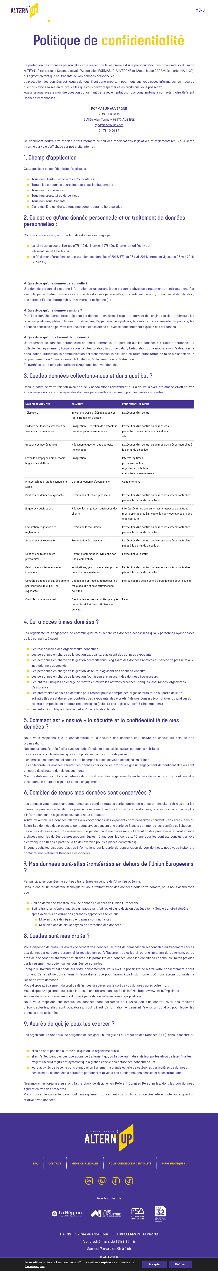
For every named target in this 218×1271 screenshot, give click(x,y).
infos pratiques (173, 1163)
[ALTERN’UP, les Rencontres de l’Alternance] (24, 10)
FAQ (35, 1163)
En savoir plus (34, 1266)
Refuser (180, 1264)
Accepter (155, 1264)
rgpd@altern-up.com (109, 125)
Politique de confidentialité (130, 1163)
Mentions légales (85, 1163)
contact (54, 1163)
